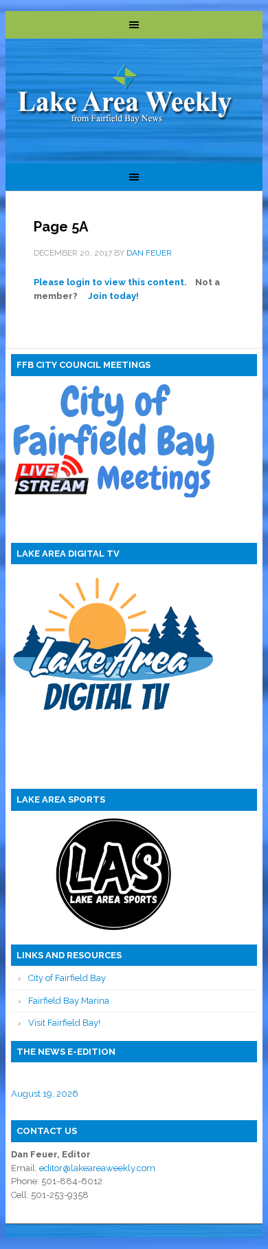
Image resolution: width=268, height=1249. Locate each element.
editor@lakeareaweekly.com (97, 1168)
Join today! (113, 296)
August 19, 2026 (44, 1093)
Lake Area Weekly (125, 95)
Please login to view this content (109, 282)
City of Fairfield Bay (67, 978)
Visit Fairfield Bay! (64, 1023)
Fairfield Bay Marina (68, 1000)
